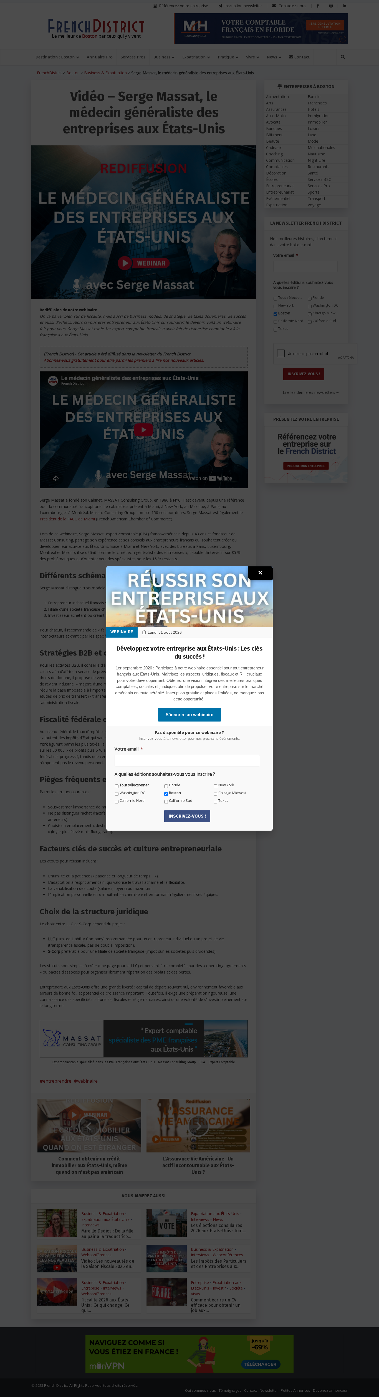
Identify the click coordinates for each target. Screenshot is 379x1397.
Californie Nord (132, 800)
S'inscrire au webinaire (189, 714)
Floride (174, 785)
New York (226, 785)
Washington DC (132, 792)
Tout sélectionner (134, 785)
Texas (223, 800)
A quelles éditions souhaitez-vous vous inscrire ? (165, 774)
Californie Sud (180, 800)
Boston (175, 792)
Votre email (129, 749)
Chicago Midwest (232, 792)
